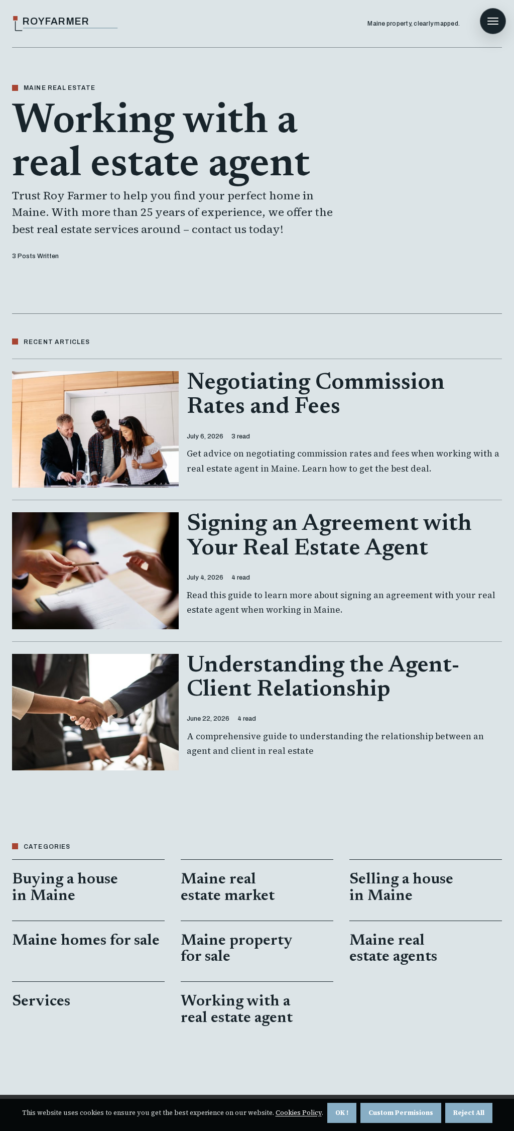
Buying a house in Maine (65, 887)
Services (41, 1001)
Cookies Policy (299, 1112)
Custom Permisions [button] (400, 1112)
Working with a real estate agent (237, 1010)
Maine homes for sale (86, 941)
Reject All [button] (468, 1112)
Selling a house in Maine (401, 887)
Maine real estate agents (393, 949)
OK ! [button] (341, 1112)
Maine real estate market (228, 887)
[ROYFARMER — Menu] (493, 21)
